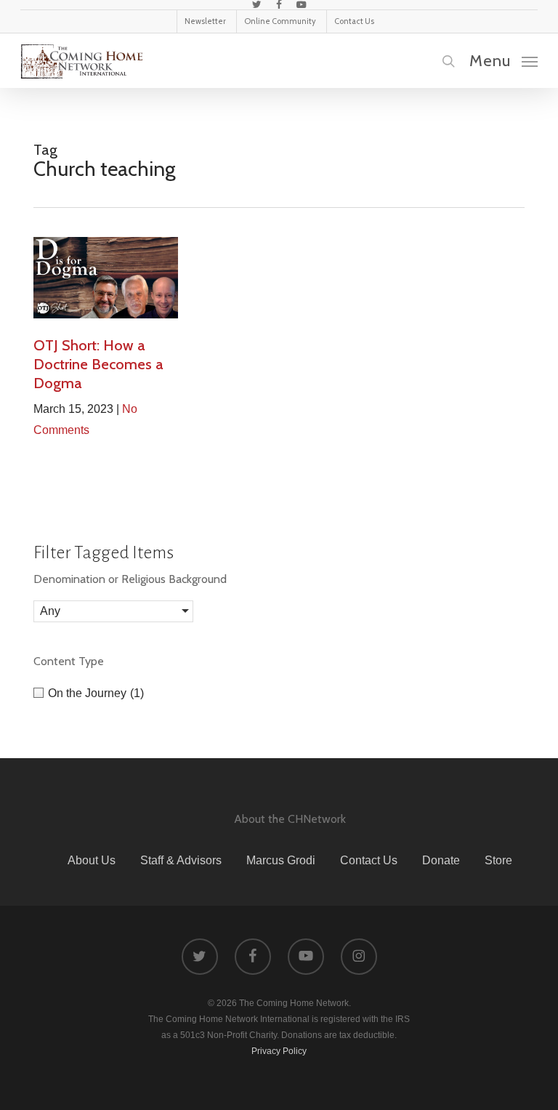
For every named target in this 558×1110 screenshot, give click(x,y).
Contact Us (368, 860)
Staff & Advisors (181, 860)
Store (498, 860)
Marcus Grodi (280, 860)
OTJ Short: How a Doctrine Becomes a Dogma (98, 364)
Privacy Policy (279, 1051)
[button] (503, 60)
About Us (92, 860)
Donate (441, 860)
